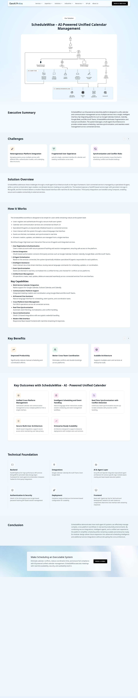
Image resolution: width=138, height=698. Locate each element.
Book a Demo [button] (100, 561)
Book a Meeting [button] (120, 3)
